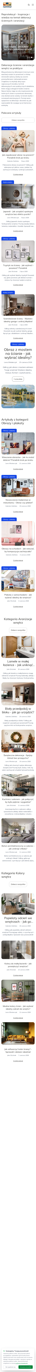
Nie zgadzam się (11, 1367)
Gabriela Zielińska (9, 53)
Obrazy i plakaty (9, 128)
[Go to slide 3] (31, 57)
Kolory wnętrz (8, 292)
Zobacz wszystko (18, 120)
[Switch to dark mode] (29, 5)
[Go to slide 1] (28, 57)
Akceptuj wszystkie (25, 1367)
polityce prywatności (22, 1363)
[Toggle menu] (33, 5)
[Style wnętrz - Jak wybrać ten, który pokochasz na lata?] (17, 42)
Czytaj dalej (18, 379)
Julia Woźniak (12, 271)
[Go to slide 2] (29, 57)
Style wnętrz (10, 43)
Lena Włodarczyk (13, 218)
